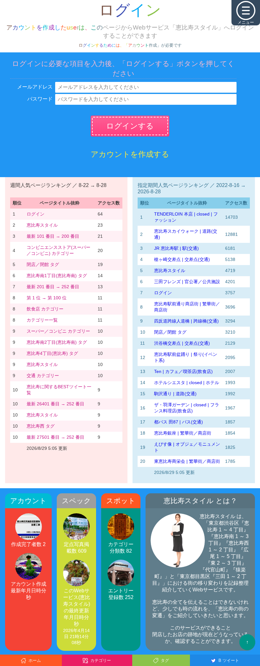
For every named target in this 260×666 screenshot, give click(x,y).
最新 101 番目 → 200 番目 (53, 236)
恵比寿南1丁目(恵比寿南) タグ (57, 275)
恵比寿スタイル (42, 225)
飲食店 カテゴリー (45, 308)
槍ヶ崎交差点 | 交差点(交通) (182, 259)
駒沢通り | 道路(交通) (175, 393)
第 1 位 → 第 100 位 (47, 297)
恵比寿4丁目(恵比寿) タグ (52, 353)
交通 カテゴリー (43, 375)
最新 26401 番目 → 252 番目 (55, 403)
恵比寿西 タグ (41, 426)
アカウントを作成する (130, 154)
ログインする (130, 126)
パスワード (40, 99)
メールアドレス (35, 87)
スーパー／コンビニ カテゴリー (58, 331)
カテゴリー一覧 (42, 320)
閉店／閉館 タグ (43, 264)
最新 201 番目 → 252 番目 (53, 286)
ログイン (35, 213)
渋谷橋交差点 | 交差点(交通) (182, 343)
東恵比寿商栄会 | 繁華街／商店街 (187, 461)
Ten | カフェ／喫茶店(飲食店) (183, 371)
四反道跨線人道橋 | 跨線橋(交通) (186, 320)
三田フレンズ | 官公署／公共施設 (187, 281)
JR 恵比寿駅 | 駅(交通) (176, 248)
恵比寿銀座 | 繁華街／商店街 (182, 433)
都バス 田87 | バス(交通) (178, 421)
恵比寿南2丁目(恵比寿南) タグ (57, 342)
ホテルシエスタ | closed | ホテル (186, 382)
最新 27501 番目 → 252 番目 (55, 437)
